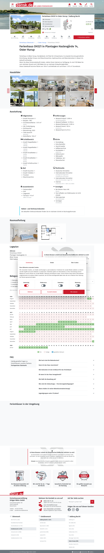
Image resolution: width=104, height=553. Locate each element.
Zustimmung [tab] (29, 262)
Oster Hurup (42, 42)
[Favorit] (92, 29)
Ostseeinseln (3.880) (16, 532)
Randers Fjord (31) (73, 544)
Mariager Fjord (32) (74, 538)
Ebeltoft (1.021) (44, 529)
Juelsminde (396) (44, 532)
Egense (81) (72, 525)
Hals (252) (71, 529)
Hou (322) (71, 535)
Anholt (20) (42, 522)
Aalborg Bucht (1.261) (45, 519)
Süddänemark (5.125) (16, 538)
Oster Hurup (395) (73, 541)
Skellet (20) (71, 547)
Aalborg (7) (71, 519)
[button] (12, 4)
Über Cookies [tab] (74, 262)
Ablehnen (30, 292)
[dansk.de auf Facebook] (69, 509)
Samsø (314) (43, 541)
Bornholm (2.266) (15, 519)
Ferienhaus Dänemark (26, 42)
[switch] (43, 285)
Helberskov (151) (73, 532)
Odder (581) (43, 538)
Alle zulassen (73, 292)
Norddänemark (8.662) (16, 522)
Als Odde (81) (72, 522)
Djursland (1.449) (44, 525)
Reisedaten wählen (84, 37)
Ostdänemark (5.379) (16, 529)
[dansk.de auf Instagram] (73, 509)
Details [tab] (52, 262)
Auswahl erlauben (52, 292)
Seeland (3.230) (15, 535)
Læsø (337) (42, 535)
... (35, 42)
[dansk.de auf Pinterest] (77, 509)
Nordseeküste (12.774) (16, 525)
